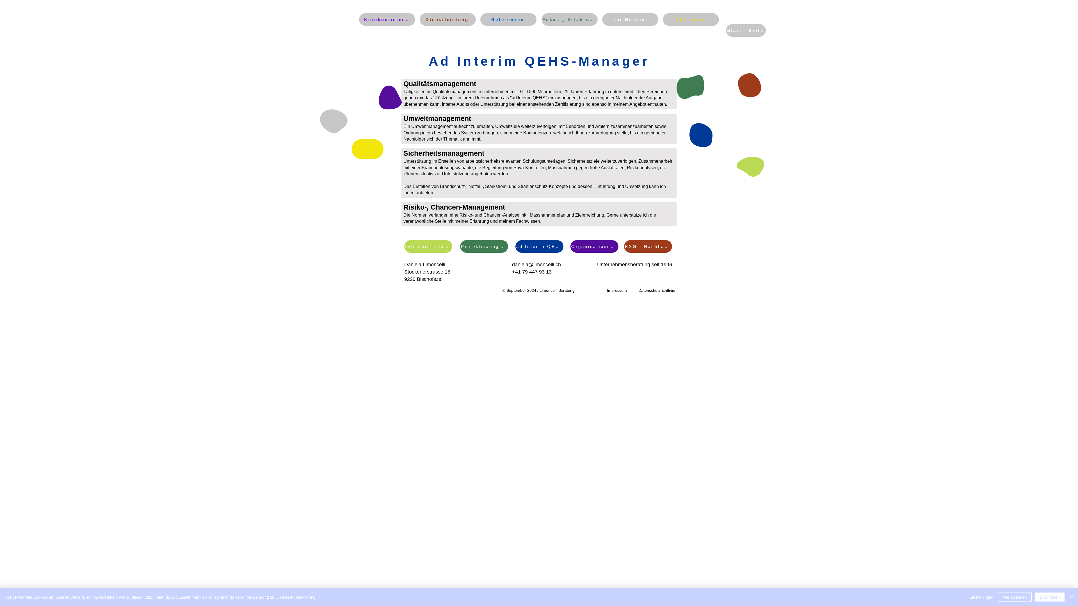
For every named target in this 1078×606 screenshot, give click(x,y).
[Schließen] (1071, 597)
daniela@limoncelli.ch (536, 264)
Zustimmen (1050, 597)
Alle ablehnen (1015, 597)
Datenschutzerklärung (296, 597)
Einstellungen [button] (982, 597)
